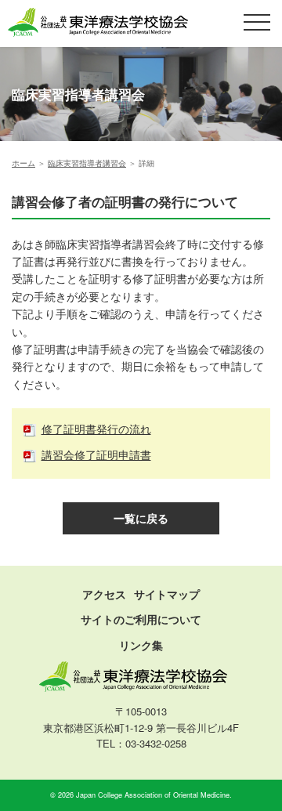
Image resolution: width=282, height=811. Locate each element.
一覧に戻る (141, 518)
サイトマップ (167, 594)
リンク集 (141, 645)
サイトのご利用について (141, 619)
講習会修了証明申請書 (96, 454)
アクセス (104, 594)
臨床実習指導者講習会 (87, 162)
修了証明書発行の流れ (96, 428)
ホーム (23, 162)
